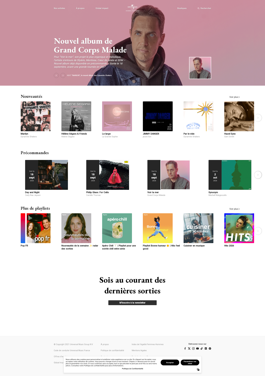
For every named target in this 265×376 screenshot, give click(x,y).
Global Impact (60, 362)
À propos (80, 8)
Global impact (102, 8)
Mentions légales (139, 350)
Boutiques (182, 8)
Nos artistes (59, 8)
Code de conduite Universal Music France (72, 350)
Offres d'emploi (61, 356)
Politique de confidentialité (112, 350)
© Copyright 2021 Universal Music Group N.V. (73, 344)
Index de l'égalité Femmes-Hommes (148, 344)
